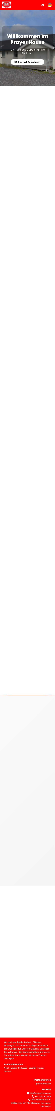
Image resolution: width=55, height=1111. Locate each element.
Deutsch (7, 1071)
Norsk (6, 1068)
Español (32, 1068)
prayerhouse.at (43, 1083)
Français (40, 1068)
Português (22, 1068)
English (14, 1068)
